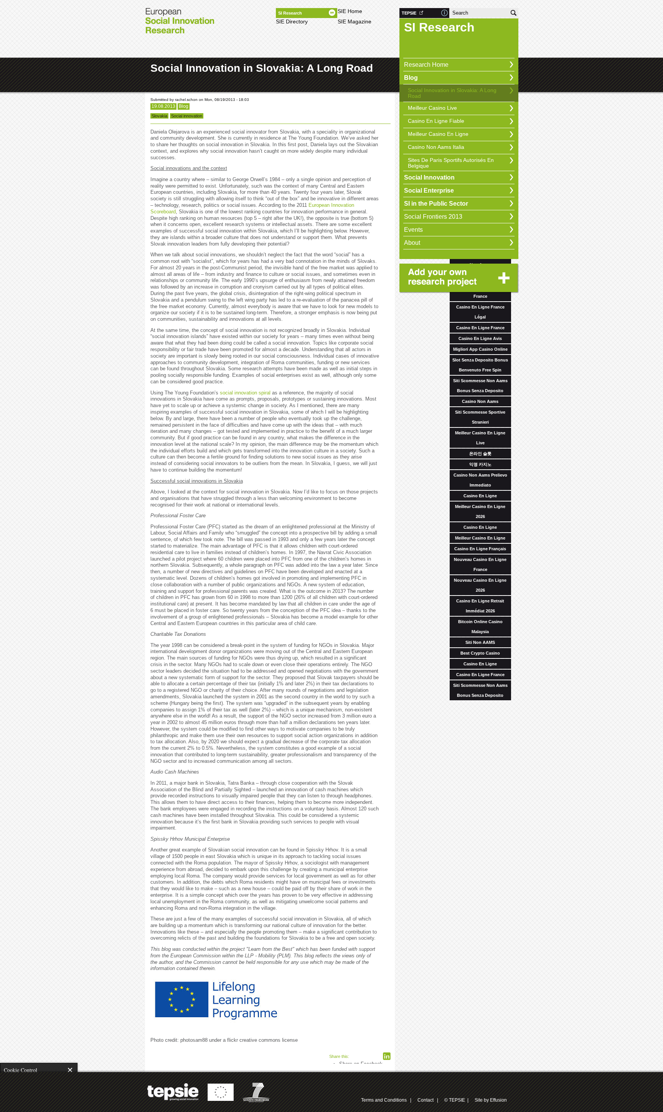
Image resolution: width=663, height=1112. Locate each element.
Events (413, 229)
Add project (459, 279)
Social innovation (186, 116)
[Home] (179, 23)
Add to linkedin (387, 1056)
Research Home (426, 64)
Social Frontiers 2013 (433, 216)
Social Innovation (429, 177)
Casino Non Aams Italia (436, 147)
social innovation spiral (246, 393)
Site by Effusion (491, 1100)
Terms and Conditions (384, 1100)
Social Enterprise (429, 190)
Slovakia (159, 116)
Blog (411, 77)
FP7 (256, 1092)
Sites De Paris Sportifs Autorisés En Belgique (451, 163)
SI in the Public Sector (436, 203)
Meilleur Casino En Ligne (438, 134)
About (412, 242)
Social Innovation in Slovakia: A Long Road (452, 93)
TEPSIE (409, 13)
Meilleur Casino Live (432, 108)
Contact (425, 1100)
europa (220, 1092)
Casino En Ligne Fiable (436, 121)
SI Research (290, 13)
